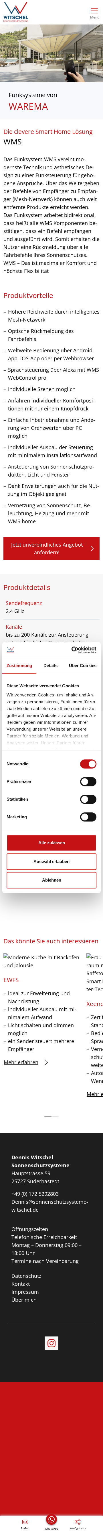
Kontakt (20, 1283)
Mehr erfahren (21, 1062)
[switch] (88, 781)
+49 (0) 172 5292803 (35, 1193)
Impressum (25, 1291)
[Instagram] (51, 1343)
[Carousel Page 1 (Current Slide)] (48, 1116)
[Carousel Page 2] (55, 1116)
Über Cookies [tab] (82, 665)
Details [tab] (50, 665)
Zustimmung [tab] (19, 665)
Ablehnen (51, 880)
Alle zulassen (51, 842)
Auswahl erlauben (51, 861)
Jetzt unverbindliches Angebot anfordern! (47, 548)
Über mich (24, 1299)
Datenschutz (26, 1275)
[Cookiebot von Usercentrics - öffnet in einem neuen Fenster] (72, 650)
